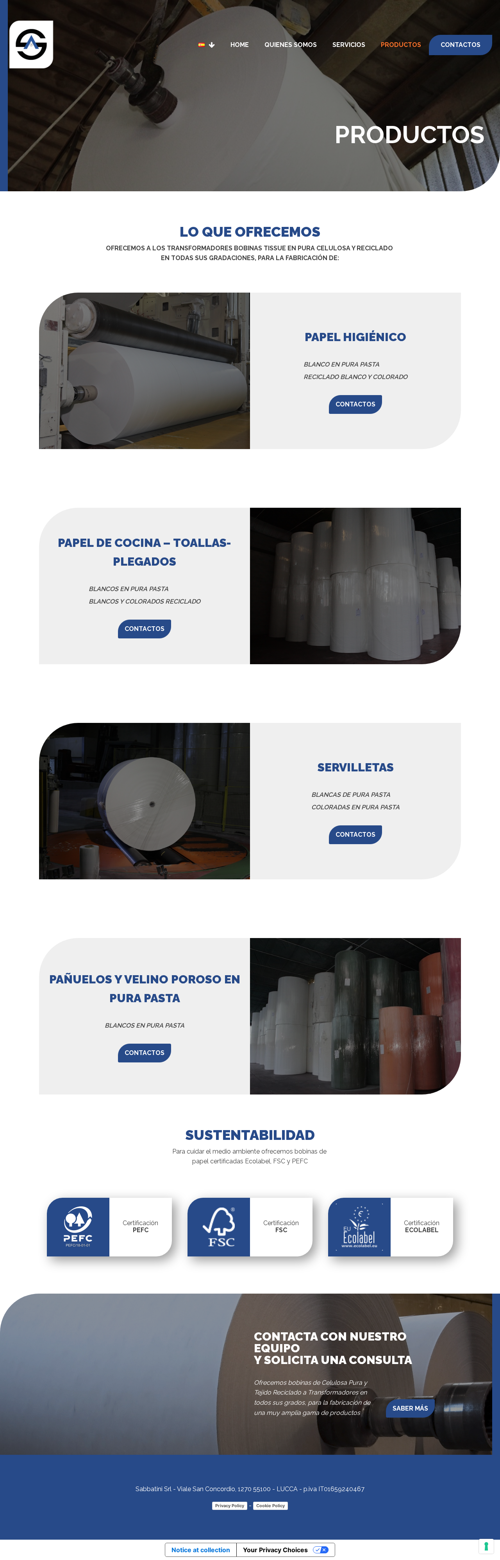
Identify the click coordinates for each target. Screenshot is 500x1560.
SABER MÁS (410, 1408)
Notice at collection (200, 1550)
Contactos (460, 45)
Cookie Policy (270, 1505)
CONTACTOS (355, 404)
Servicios (348, 45)
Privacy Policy (229, 1505)
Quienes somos (290, 45)
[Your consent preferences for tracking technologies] (486, 1546)
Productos (401, 45)
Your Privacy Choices (275, 1550)
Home (239, 45)
